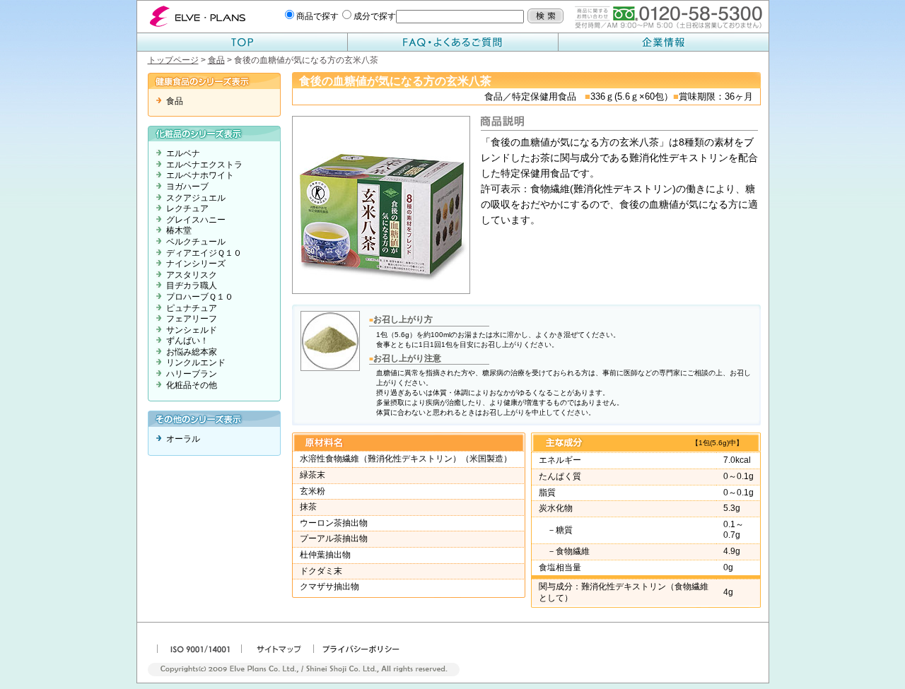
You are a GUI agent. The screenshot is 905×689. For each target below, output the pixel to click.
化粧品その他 (191, 385)
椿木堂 (179, 230)
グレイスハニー (196, 220)
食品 (216, 60)
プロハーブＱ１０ (199, 297)
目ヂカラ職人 (191, 285)
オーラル (183, 439)
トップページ (173, 60)
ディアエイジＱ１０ (204, 253)
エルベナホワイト (200, 175)
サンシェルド (191, 330)
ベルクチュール (196, 242)
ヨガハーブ (187, 187)
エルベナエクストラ (204, 165)
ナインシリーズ (196, 264)
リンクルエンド (196, 362)
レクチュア (187, 208)
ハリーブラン (191, 374)
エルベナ (183, 153)
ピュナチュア (191, 308)
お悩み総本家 (191, 352)
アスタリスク (191, 275)
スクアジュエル (196, 198)
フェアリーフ (191, 319)
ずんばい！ (187, 341)
